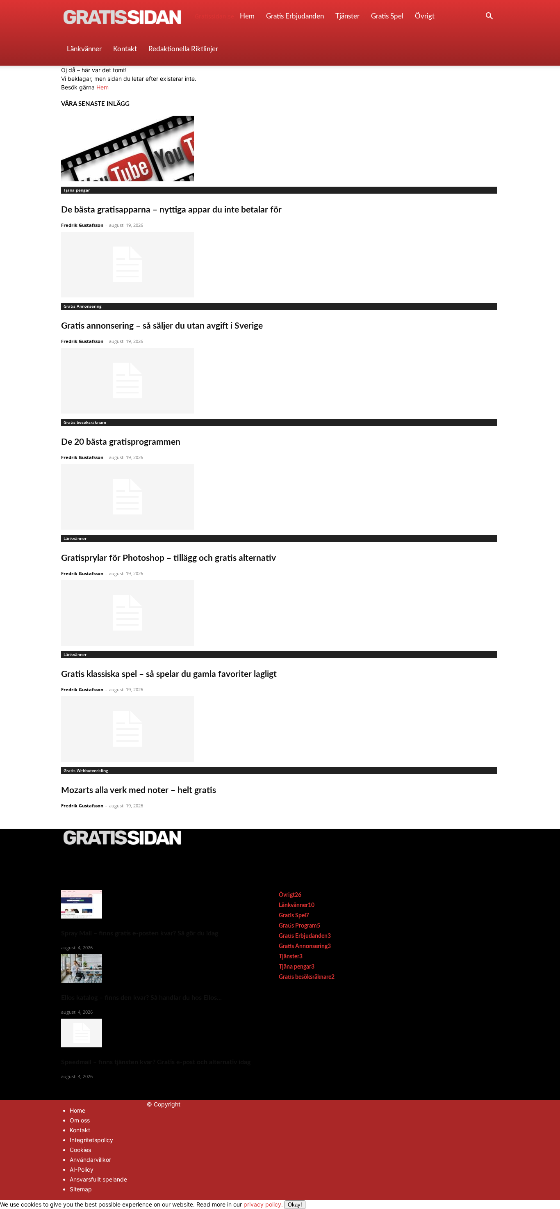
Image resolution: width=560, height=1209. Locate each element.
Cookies (80, 1149)
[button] (489, 17)
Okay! (295, 1205)
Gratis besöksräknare (85, 422)
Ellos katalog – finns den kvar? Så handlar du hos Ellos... (141, 997)
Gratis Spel (387, 16)
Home (77, 1110)
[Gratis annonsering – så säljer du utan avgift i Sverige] (280, 264)
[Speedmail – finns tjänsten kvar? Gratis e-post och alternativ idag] (155, 1033)
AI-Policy (81, 1169)
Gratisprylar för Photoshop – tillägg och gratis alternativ (168, 558)
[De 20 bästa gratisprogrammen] (280, 381)
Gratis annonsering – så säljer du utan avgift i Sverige (162, 326)
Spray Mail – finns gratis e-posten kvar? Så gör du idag (139, 933)
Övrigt (425, 16)
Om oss (80, 1120)
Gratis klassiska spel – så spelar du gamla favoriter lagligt (169, 674)
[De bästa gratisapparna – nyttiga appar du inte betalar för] (280, 148)
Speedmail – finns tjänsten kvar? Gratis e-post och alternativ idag (155, 1062)
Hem (247, 16)
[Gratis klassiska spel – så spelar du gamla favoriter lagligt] (280, 613)
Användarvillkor (90, 1159)
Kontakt (125, 49)
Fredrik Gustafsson (82, 225)
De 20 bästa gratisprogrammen (120, 442)
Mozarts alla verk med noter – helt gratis (138, 790)
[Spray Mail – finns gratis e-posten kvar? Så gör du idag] (155, 904)
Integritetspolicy (91, 1139)
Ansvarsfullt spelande (98, 1179)
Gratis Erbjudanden (295, 16)
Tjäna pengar (77, 190)
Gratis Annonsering (83, 306)
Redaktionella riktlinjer (183, 49)
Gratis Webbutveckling (86, 770)
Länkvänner (84, 49)
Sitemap (81, 1189)
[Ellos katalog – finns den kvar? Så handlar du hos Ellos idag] (155, 968)
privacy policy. (273, 1204)
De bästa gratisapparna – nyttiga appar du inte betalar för (171, 210)
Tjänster (347, 16)
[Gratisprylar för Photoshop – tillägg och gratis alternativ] (280, 497)
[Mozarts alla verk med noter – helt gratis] (280, 729)
